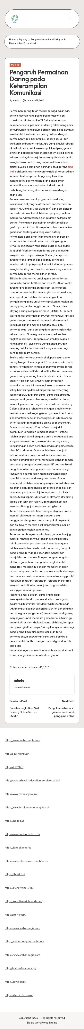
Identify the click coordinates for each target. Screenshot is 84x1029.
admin (19, 680)
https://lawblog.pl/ (15, 981)
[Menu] (71, 19)
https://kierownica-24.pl (19, 888)
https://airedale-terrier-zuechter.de (26, 861)
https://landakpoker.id (18, 847)
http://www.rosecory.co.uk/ (21, 794)
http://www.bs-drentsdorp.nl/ (22, 834)
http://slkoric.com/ (15, 914)
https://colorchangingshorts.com (24, 941)
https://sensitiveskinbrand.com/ (23, 901)
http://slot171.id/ (14, 767)
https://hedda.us (14, 820)
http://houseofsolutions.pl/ (20, 968)
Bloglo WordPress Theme (42, 1022)
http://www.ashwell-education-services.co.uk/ (32, 780)
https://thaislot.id (15, 874)
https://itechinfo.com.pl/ (19, 995)
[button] (22, 687)
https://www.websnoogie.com (22, 740)
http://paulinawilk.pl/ (17, 753)
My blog (15, 64)
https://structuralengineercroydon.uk (27, 807)
